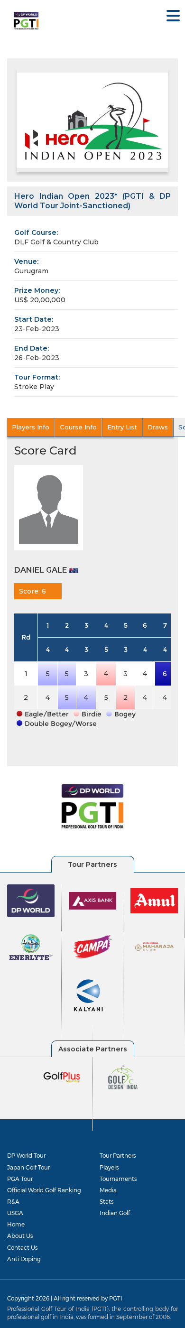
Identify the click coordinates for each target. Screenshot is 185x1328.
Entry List (122, 427)
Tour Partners (118, 1155)
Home (16, 1224)
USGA (15, 1212)
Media (108, 1190)
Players (109, 1167)
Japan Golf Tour (28, 1167)
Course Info (78, 427)
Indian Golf (115, 1212)
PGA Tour (20, 1178)
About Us (20, 1235)
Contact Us (22, 1247)
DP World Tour (26, 1155)
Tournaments (118, 1178)
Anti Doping (24, 1258)
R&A (13, 1201)
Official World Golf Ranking (44, 1190)
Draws (158, 427)
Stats (106, 1201)
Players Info (30, 427)
